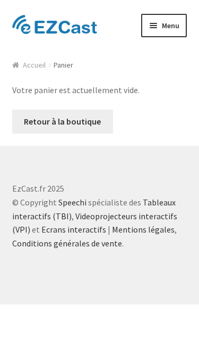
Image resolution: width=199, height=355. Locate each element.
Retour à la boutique (62, 121)
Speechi (72, 202)
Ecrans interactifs (73, 229)
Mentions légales (143, 229)
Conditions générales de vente (67, 243)
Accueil (34, 65)
